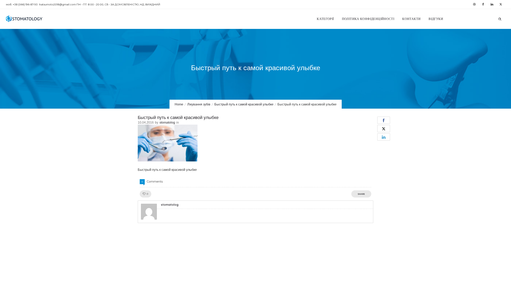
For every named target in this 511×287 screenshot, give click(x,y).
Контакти (411, 19)
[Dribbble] (474, 4)
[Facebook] (483, 4)
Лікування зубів (198, 104)
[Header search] (499, 18)
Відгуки (436, 19)
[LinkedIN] (491, 4)
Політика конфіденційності (368, 19)
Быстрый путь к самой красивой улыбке (243, 104)
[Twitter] (500, 4)
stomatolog (167, 122)
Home (179, 104)
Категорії (325, 19)
